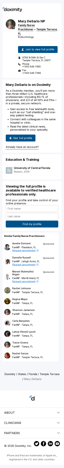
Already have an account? (22, 147)
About (9, 412)
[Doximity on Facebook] (43, 444)
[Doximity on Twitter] (36, 444)
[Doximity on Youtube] (57, 444)
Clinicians (12, 423)
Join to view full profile (39, 49)
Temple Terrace (46, 29)
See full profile (23, 138)
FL (19, 33)
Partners (12, 433)
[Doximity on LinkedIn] (50, 444)
